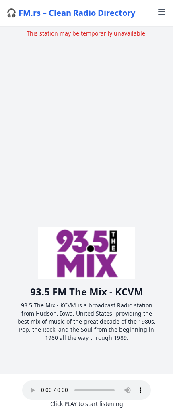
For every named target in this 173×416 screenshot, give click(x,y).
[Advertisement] (86, 124)
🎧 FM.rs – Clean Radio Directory (70, 12)
